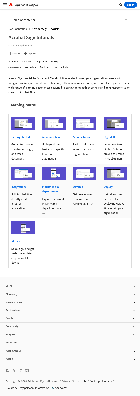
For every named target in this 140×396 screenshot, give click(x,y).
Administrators (82, 137)
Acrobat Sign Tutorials (45, 29)
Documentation (17, 29)
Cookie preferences (101, 381)
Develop (78, 187)
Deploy (108, 187)
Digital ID (109, 137)
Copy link (32, 53)
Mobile (15, 241)
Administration (24, 61)
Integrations (41, 61)
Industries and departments (51, 189)
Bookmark (17, 53)
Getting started (20, 137)
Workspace (56, 61)
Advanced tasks (51, 137)
